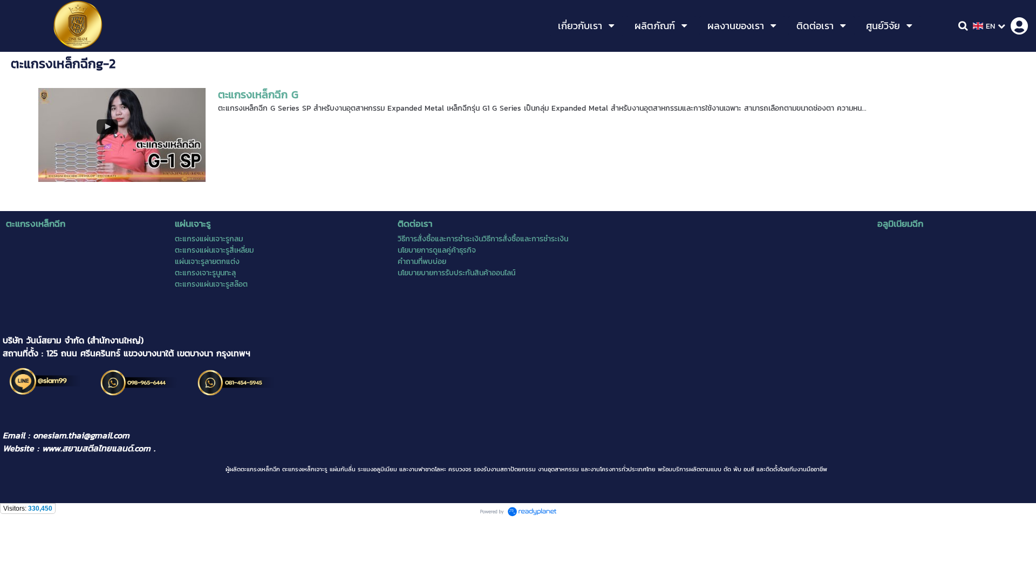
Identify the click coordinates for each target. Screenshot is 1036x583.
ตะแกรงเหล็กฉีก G (258, 94)
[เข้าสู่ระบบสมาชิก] (1019, 26)
